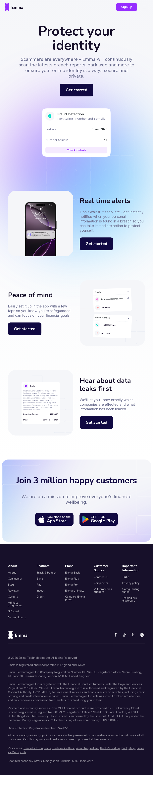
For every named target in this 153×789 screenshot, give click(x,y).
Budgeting (128, 748)
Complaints (101, 583)
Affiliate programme (15, 604)
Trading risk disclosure (129, 599)
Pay (39, 584)
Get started (76, 90)
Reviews (13, 590)
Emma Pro (71, 584)
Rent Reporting (110, 748)
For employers (17, 617)
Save (40, 578)
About (12, 572)
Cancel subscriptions (37, 748)
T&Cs (125, 577)
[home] (14, 7)
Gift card (13, 611)
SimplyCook (51, 761)
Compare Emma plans (75, 598)
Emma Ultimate (74, 590)
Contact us (101, 577)
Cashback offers (63, 748)
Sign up (126, 7)
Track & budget (46, 572)
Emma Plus (72, 578)
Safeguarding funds (130, 590)
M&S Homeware (82, 761)
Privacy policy (130, 583)
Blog (11, 584)
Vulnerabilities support (103, 590)
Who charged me (87, 748)
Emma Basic (72, 572)
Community (15, 578)
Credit (40, 596)
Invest (40, 590)
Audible (66, 761)
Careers (13, 596)
